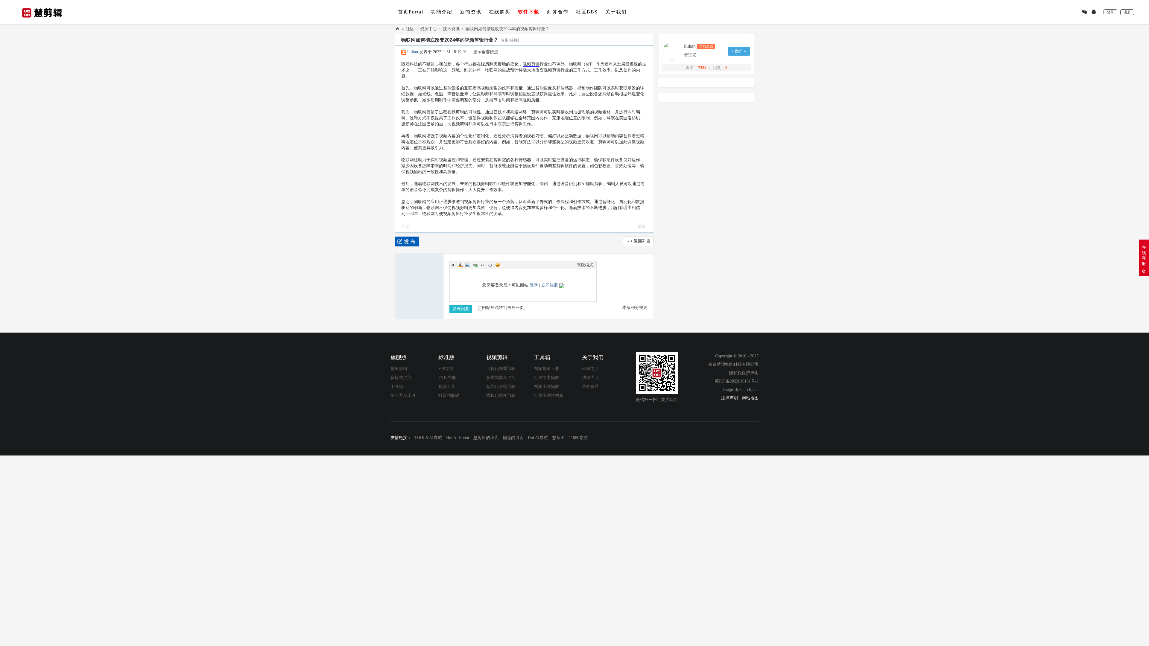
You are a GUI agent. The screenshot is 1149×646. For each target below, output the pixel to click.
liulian (412, 52)
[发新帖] (407, 241)
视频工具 (446, 386)
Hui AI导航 (538, 437)
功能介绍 (441, 11)
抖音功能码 (448, 395)
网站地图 (750, 398)
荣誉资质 (590, 386)
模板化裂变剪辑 (501, 395)
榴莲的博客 (513, 437)
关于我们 (616, 11)
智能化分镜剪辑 (501, 386)
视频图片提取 (546, 386)
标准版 (446, 357)
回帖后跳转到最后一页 (503, 307)
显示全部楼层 (485, 52)
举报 (641, 226)
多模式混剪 (400, 377)
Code (490, 265)
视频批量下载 (546, 368)
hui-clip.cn (749, 389)
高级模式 (585, 265)
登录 (534, 285)
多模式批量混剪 (501, 377)
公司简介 (590, 368)
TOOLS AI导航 (428, 437)
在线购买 (499, 11)
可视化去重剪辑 (501, 368)
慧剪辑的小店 (485, 437)
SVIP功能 (447, 377)
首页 (410, 11)
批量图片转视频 (548, 395)
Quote (483, 265)
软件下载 (528, 11)
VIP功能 (446, 368)
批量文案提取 (546, 377)
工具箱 (396, 386)
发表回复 (460, 309)
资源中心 (428, 29)
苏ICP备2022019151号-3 (737, 381)
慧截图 (558, 437)
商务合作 (558, 11)
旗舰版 (398, 357)
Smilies (498, 265)
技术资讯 (451, 29)
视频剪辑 (531, 64)
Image (468, 265)
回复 (405, 226)
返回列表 (642, 241)
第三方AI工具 (403, 395)
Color (460, 265)
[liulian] (673, 51)
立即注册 (549, 285)
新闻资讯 (470, 11)
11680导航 (578, 437)
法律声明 (590, 377)
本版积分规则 (635, 307)
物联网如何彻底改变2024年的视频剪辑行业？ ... (510, 29)
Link (475, 265)
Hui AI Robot (457, 437)
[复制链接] (509, 40)
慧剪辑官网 (397, 29)
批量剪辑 (398, 368)
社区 (587, 11)
